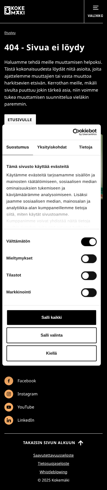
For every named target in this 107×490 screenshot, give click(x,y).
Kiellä (51, 353)
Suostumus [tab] (17, 147)
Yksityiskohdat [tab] (52, 147)
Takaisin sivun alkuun (49, 442)
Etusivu (10, 32)
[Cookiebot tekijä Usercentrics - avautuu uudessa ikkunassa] (73, 132)
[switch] (89, 258)
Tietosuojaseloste (53, 463)
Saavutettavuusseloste (53, 455)
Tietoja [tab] (85, 147)
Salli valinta (52, 335)
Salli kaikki (51, 317)
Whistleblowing (53, 472)
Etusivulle (20, 119)
